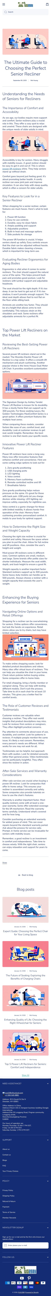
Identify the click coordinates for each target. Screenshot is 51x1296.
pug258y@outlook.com (14, 1093)
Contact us (6, 1155)
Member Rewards (9, 1218)
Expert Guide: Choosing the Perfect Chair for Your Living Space (25, 933)
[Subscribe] (45, 1245)
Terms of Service (8, 1212)
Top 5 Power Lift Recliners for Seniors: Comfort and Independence (25, 1065)
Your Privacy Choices (10, 1171)
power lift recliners (11, 168)
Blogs (4, 1160)
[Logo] (25, 4)
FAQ (4, 1166)
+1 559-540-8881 (12, 1095)
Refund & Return (8, 1201)
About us (6, 1149)
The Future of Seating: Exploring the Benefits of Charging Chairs (25, 977)
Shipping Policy (8, 1196)
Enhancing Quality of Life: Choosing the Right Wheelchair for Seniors (25, 1021)
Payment (5, 1207)
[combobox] (25, 12)
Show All (25, 1075)
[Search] (4, 12)
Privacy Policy (7, 1190)
